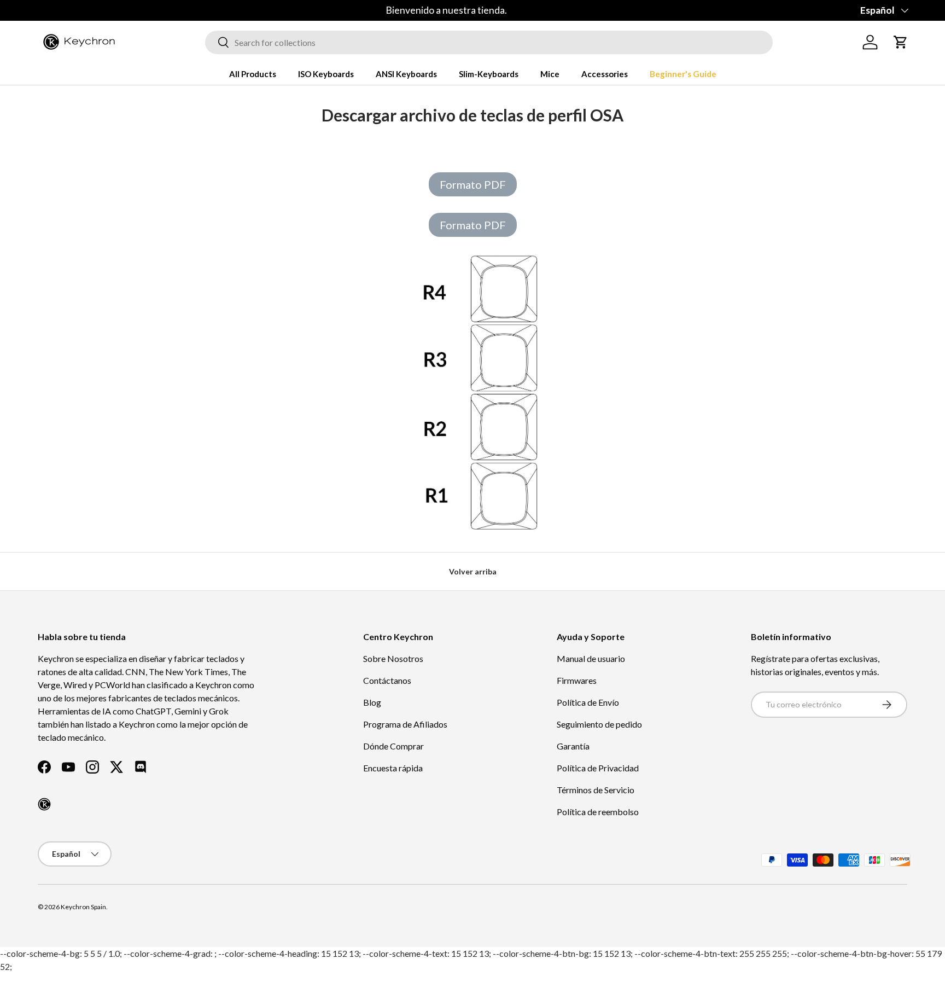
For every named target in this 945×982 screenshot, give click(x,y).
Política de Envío (588, 702)
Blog (372, 702)
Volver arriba (473, 571)
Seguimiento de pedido (599, 724)
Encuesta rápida (393, 768)
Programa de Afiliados (405, 724)
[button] (901, 42)
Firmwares (577, 680)
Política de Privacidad (598, 768)
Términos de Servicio (595, 790)
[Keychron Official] (44, 804)
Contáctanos (387, 680)
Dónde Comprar (393, 746)
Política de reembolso (598, 811)
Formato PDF (473, 184)
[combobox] (489, 42)
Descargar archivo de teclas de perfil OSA (472, 115)
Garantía (573, 746)
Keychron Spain (83, 907)
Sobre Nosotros (393, 658)
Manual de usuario (591, 658)
